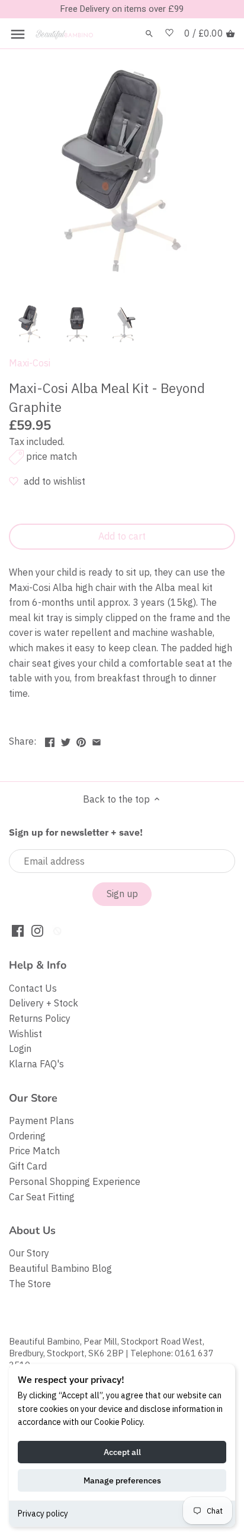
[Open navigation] (18, 34)
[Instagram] (37, 930)
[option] (29, 324)
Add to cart (122, 536)
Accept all (122, 1452)
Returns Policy (39, 1018)
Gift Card (28, 1166)
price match (51, 456)
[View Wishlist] (169, 33)
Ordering (27, 1136)
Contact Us (33, 988)
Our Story (29, 1253)
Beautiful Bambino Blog (60, 1268)
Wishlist (25, 1034)
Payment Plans (41, 1120)
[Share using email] (96, 740)
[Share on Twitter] (65, 740)
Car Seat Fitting (42, 1197)
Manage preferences (122, 1480)
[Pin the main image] (81, 740)
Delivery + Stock (43, 1003)
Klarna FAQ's (36, 1064)
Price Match (34, 1151)
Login (20, 1048)
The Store (30, 1284)
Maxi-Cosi (29, 363)
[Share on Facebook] (49, 740)
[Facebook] (18, 930)
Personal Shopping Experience (74, 1181)
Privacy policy (43, 1513)
